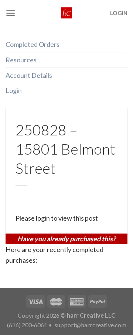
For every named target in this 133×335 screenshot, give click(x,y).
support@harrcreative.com (89, 324)
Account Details (29, 75)
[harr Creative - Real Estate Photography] (66, 12)
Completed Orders (32, 44)
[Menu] (11, 13)
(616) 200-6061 (27, 324)
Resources (21, 60)
